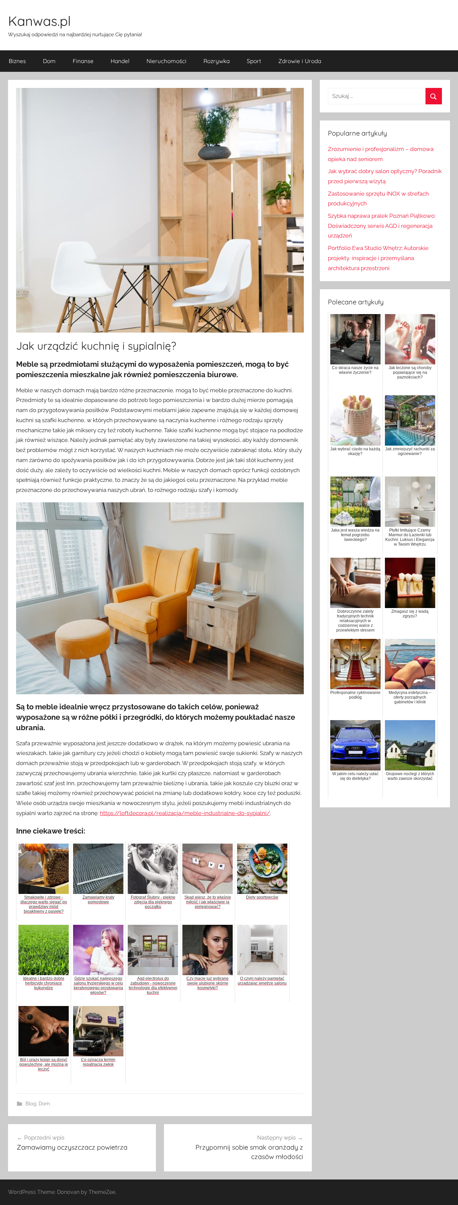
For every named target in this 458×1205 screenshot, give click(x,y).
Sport (254, 60)
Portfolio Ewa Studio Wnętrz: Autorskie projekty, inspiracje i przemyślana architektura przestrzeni (378, 258)
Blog (30, 1104)
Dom (49, 60)
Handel (120, 60)
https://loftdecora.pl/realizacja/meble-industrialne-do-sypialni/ (185, 813)
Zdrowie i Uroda (299, 60)
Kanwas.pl (39, 20)
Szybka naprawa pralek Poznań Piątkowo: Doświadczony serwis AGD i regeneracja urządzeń (382, 225)
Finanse (83, 60)
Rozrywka (217, 60)
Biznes (17, 60)
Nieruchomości (166, 60)
